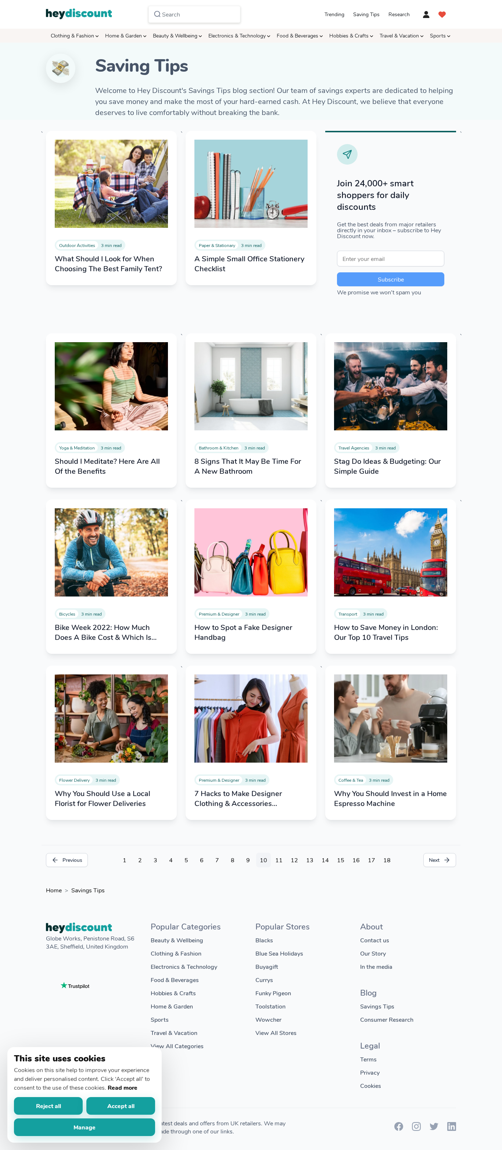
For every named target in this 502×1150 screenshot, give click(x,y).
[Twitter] (434, 1128)
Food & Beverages (297, 35)
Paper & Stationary (217, 245)
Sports (438, 35)
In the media (376, 966)
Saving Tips (366, 14)
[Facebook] (398, 1128)
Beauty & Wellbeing (175, 35)
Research (399, 14)
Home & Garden (123, 35)
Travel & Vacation (399, 35)
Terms (368, 1059)
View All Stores (276, 1032)
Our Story (373, 953)
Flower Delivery (74, 780)
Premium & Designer (219, 614)
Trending (334, 14)
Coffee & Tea (350, 780)
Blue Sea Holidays (279, 953)
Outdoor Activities (77, 245)
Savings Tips (88, 890)
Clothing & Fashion (72, 35)
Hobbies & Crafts (349, 35)
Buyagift (266, 966)
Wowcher (268, 1019)
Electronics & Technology (237, 35)
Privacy (370, 1072)
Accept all (121, 1106)
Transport (347, 614)
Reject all (48, 1106)
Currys (264, 980)
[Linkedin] (451, 1128)
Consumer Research (386, 1019)
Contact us (374, 940)
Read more (122, 1087)
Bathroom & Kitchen (219, 448)
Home (54, 890)
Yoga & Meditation (77, 448)
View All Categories (177, 1046)
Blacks (264, 940)
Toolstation (270, 1006)
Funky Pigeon (273, 993)
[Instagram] (416, 1128)
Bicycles (67, 614)
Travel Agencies (353, 448)
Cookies (370, 1085)
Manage (84, 1127)
